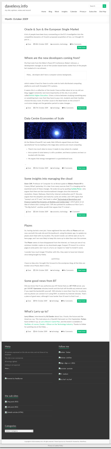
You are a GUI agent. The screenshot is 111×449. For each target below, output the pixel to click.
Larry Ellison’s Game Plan (50, 322)
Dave (29, 44)
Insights (65, 11)
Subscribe (93, 11)
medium (65, 374)
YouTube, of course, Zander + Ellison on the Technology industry (48, 324)
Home (43, 11)
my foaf (69, 379)
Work (57, 11)
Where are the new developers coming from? (52, 58)
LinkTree (68, 358)
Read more (81, 47)
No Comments (76, 44)
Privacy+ (83, 11)
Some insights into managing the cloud (48, 178)
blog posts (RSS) (12, 402)
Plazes (28, 225)
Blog (50, 11)
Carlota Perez (76, 189)
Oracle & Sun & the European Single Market (51, 29)
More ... (7, 368)
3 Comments (68, 168)
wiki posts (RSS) (12, 407)
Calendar (73, 11)
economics (55, 44)
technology (64, 44)
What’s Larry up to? (36, 311)
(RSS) (73, 363)
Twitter (67, 352)
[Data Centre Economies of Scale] (55, 123)
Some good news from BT (40, 281)
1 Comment (76, 212)
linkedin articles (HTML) (15, 412)
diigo (66, 363)
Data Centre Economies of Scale (44, 118)
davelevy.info (16, 6)
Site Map (102, 11)
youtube (69, 368)
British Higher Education (38, 95)
